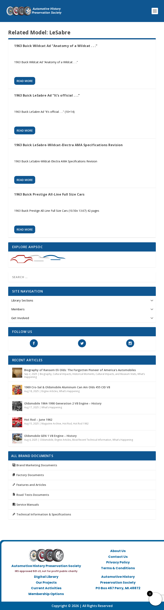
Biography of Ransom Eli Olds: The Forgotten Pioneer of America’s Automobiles (80, 370)
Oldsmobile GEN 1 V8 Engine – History (50, 436)
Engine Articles (49, 391)
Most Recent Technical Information (91, 439)
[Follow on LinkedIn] (122, 594)
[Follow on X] (114, 594)
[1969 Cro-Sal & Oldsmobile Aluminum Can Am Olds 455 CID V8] (17, 390)
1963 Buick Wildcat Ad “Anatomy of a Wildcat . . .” (55, 46)
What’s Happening (69, 391)
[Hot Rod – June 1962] (17, 422)
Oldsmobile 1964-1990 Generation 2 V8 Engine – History (63, 403)
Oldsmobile (46, 439)
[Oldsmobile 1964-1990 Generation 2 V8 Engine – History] (17, 406)
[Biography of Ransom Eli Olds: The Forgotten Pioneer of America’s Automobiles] (17, 373)
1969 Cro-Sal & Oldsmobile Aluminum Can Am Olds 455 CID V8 (67, 387)
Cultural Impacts (62, 374)
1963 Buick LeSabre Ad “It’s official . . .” (47, 95)
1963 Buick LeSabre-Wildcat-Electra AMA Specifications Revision (68, 145)
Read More (25, 81)
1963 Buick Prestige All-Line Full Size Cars (49, 194)
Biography (46, 374)
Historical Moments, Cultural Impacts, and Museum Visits (104, 374)
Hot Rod (67, 423)
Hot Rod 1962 (81, 423)
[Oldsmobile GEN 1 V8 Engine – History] (17, 438)
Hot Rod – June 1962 (38, 419)
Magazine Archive (51, 423)
